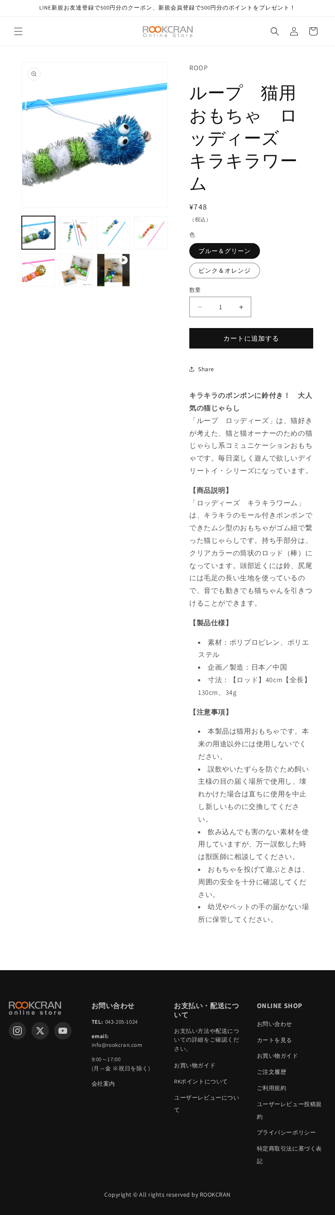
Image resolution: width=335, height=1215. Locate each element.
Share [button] (206, 369)
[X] (40, 1030)
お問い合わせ (275, 1024)
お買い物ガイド (194, 1065)
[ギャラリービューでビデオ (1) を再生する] (113, 270)
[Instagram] (17, 1030)
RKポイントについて (201, 1081)
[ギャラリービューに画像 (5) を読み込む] (38, 270)
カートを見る (275, 1040)
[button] (18, 31)
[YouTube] (63, 1030)
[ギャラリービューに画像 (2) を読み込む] (75, 232)
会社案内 (103, 1083)
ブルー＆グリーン (224, 251)
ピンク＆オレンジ (224, 270)
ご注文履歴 (272, 1072)
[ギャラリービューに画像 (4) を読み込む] (151, 232)
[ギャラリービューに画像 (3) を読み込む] (113, 232)
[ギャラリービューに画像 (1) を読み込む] (38, 232)
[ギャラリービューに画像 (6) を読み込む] (75, 270)
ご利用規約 (272, 1088)
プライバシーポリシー (286, 1132)
